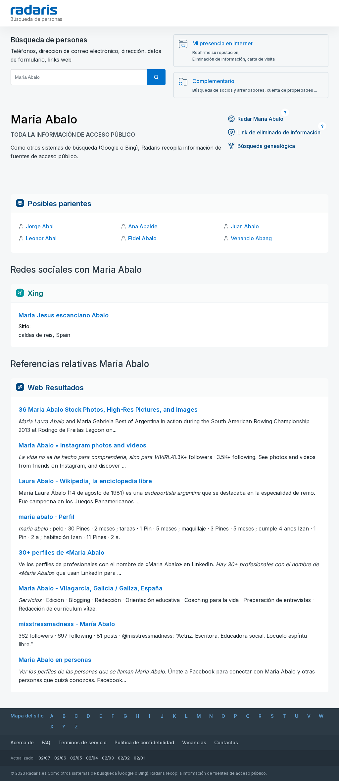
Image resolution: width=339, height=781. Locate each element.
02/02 (124, 758)
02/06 (60, 758)
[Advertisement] (169, 179)
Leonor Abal (41, 238)
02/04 (92, 758)
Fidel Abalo (142, 238)
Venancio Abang (251, 238)
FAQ (46, 742)
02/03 (108, 758)
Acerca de (22, 742)
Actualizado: (22, 758)
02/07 (44, 758)
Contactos (226, 742)
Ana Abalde (143, 226)
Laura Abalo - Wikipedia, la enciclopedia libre (85, 481)
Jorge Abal (40, 226)
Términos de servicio (82, 742)
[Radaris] (34, 10)
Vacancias (194, 742)
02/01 (139, 758)
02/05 (76, 758)
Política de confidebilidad (144, 742)
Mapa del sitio (27, 715)
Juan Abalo (245, 226)
